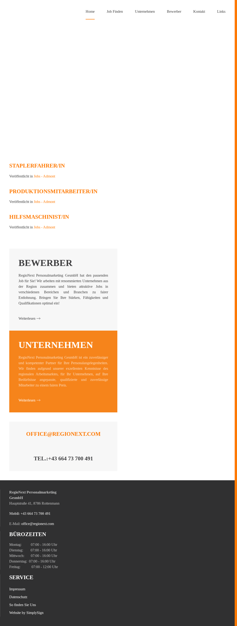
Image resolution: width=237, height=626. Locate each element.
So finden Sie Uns (22, 605)
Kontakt (199, 11)
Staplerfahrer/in (37, 166)
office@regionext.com (63, 434)
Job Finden (115, 11)
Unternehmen (145, 11)
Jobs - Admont (44, 176)
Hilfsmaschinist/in (39, 217)
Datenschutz (18, 597)
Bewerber (174, 11)
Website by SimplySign (26, 613)
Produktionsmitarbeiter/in (53, 191)
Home (90, 11)
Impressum (17, 589)
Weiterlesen (27, 318)
